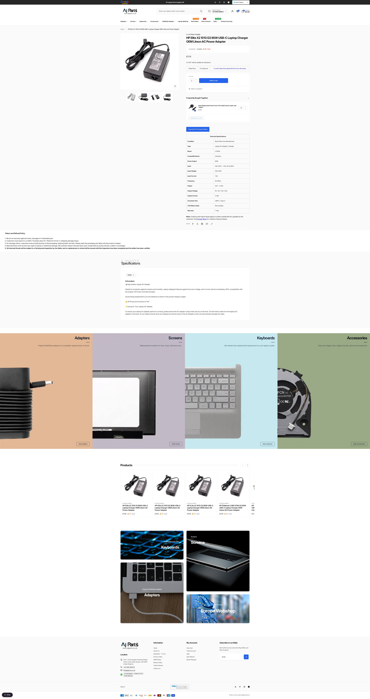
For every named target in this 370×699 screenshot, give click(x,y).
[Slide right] (248, 465)
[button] (246, 11)
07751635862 (128, 673)
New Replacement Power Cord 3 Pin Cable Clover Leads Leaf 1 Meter (217, 106)
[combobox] (180, 11)
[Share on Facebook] (193, 224)
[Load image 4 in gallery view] (167, 97)
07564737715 (138, 673)
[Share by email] (207, 224)
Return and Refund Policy (15, 233)
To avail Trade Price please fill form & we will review (230, 68)
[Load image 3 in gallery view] (155, 97)
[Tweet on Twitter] (197, 224)
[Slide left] (242, 465)
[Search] (201, 11)
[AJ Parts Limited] (129, 649)
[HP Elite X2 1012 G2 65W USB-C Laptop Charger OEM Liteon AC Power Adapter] (169, 497)
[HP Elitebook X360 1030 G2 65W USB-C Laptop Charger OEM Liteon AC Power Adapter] (233, 497)
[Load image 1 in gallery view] (132, 97)
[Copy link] (212, 224)
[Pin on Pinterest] (202, 224)
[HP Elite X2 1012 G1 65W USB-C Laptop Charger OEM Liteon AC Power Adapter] (137, 497)
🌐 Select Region (238, 2)
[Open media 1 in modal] (149, 61)
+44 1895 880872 (129, 667)
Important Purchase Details (197, 129)
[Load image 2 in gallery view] (143, 97)
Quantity (191, 76)
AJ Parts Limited (193, 34)
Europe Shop (201, 219)
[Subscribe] (246, 656)
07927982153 (128, 675)
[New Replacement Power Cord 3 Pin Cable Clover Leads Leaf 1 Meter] (192, 108)
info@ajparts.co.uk (129, 670)
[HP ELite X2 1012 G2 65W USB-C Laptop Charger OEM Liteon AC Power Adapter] (201, 497)
